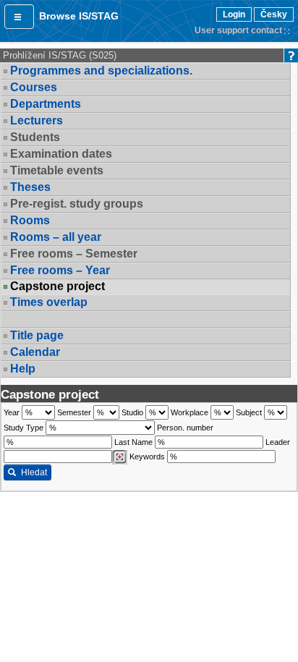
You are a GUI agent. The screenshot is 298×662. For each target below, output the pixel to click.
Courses (33, 87)
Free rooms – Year (60, 270)
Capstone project (57, 286)
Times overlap (49, 302)
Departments (45, 104)
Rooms (30, 220)
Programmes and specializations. (101, 70)
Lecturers (36, 120)
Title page (37, 335)
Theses (30, 187)
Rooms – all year (55, 237)
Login (234, 14)
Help (22, 368)
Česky (273, 14)
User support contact (238, 30)
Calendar (35, 352)
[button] (19, 16)
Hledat (34, 472)
